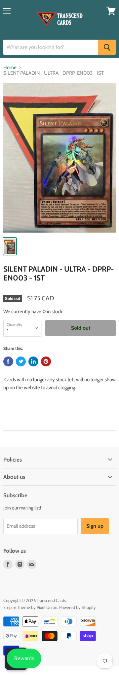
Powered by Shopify (77, 607)
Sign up (94, 526)
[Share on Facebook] (8, 361)
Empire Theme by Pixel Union (30, 607)
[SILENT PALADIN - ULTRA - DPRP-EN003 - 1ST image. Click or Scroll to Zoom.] (59, 158)
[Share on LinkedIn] (33, 361)
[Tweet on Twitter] (21, 361)
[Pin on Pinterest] (46, 361)
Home (10, 67)
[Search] (107, 47)
